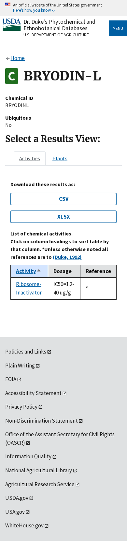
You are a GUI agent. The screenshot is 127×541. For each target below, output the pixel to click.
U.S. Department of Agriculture (56, 35)
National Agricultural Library (38, 470)
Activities (29, 158)
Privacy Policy (21, 406)
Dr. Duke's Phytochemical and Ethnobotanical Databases (59, 25)
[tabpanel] (63, 240)
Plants (59, 158)
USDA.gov (16, 497)
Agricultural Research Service (40, 484)
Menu (118, 28)
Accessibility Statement (33, 393)
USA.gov (15, 511)
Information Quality (28, 456)
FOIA (10, 379)
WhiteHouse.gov (24, 525)
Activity (28, 271)
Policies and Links (25, 351)
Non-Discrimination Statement (41, 420)
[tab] (29, 158)
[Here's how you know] (63, 8)
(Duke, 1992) (67, 257)
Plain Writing (20, 365)
